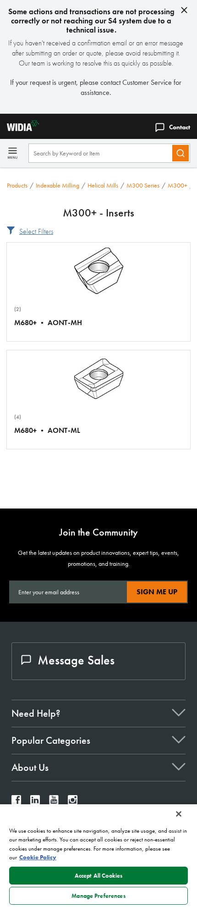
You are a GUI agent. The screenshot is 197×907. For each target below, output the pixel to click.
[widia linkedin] (35, 802)
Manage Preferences (98, 896)
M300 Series (142, 185)
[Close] (178, 814)
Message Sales (76, 660)
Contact (179, 127)
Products (17, 185)
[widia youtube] (54, 802)
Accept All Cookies (98, 875)
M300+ (177, 185)
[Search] (180, 153)
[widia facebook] (16, 802)
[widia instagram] (72, 802)
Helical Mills (103, 185)
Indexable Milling (57, 185)
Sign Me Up (157, 592)
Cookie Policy (37, 857)
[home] (19, 128)
